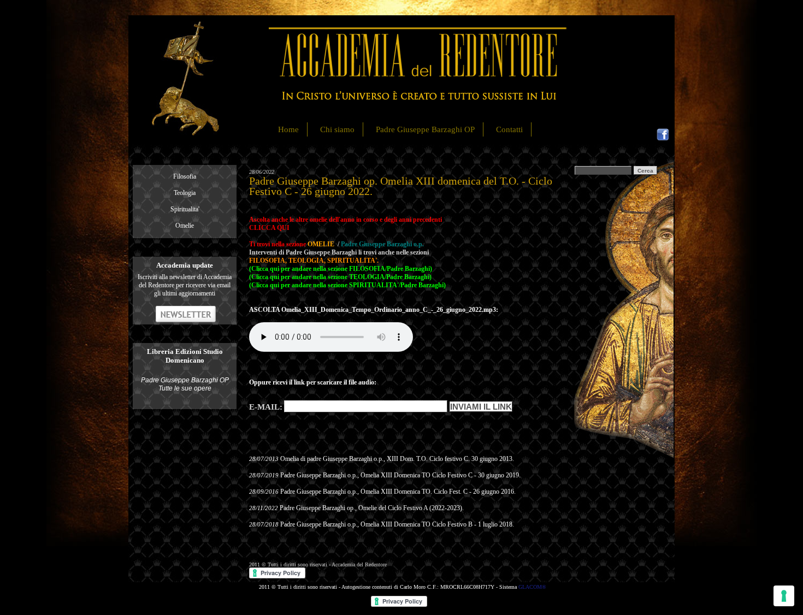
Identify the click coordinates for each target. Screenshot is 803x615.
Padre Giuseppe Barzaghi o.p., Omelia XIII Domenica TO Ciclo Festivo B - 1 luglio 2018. (397, 524)
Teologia (185, 193)
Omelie (184, 225)
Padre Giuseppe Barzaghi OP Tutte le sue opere (185, 384)
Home (288, 129)
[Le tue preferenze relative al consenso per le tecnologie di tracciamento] (784, 596)
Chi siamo (337, 129)
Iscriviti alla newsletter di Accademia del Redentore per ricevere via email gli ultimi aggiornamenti (185, 285)
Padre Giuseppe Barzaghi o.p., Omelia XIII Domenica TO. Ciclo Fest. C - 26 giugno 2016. (398, 491)
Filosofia (184, 176)
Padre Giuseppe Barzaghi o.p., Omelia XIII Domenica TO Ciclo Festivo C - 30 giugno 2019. (400, 475)
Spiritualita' (184, 209)
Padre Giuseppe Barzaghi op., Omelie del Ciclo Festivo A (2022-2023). (372, 508)
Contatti (509, 129)
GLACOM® (532, 587)
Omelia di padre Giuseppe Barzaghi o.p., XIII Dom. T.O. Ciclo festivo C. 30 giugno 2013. (397, 459)
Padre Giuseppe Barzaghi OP (425, 129)
